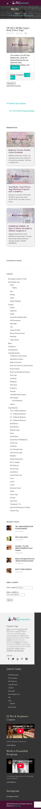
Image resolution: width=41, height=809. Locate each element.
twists (28, 646)
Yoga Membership (14, 353)
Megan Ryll (17, 806)
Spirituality (13, 323)
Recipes (12, 294)
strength (17, 646)
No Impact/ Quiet (15, 488)
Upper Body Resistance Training (20, 507)
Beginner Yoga (14, 430)
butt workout (11, 631)
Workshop (13, 336)
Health (12, 314)
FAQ (9, 697)
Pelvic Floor (13, 385)
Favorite (10, 83)
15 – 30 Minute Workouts (18, 414)
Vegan (12, 298)
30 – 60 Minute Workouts (18, 417)
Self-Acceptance (15, 320)
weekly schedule (15, 650)
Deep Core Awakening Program (20, 372)
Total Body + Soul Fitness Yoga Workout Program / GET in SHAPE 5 (20, 189)
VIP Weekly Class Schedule (16, 103)
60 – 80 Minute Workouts (18, 420)
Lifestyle (11, 305)
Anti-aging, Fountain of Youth (17, 279)
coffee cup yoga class (14, 633)
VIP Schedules (12, 678)
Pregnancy (13, 388)
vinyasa (22, 648)
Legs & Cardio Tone (16, 475)
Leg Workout (14, 472)
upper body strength (14, 86)
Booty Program (15, 369)
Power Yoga (14, 494)
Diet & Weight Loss (14, 282)
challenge (23, 631)
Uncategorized (12, 350)
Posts (24, 13)
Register (15, 67)
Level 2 (12, 481)
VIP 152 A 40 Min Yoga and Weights (21, 111)
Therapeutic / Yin (15, 504)
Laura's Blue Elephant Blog (18, 317)
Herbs (12, 285)
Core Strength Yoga (16, 449)
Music (10, 343)
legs (17, 642)
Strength (13, 391)
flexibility (26, 635)
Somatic (12, 498)
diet (21, 635)
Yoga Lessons (14, 340)
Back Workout (14, 427)
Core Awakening (17, 400)
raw (8, 646)
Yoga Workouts (13, 408)
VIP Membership (13, 675)
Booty (12, 433)
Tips (11, 327)
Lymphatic (13, 378)
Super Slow (13, 501)
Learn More (11, 745)
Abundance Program (16, 359)
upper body (10, 648)
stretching (23, 646)
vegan (17, 648)
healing (27, 638)
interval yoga (11, 642)
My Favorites (12, 707)
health (9, 640)
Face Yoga (13, 375)
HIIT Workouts (14, 465)
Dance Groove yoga (16, 452)
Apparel (12, 703)
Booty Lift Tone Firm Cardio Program (21, 365)
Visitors (12, 404)
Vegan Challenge (15, 301)
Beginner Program (16, 362)
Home (18, 13)
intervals (22, 640)
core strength (11, 635)
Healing (14, 288)
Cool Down (13, 446)
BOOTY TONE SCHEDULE (23, 569)
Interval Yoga (14, 469)
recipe (11, 646)
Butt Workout (14, 436)
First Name (11, 587)
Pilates (12, 491)
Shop (9, 701)
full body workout (18, 638)
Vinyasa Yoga (14, 510)
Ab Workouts (14, 423)
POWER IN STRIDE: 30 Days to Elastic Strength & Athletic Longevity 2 (20, 228)
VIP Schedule (14, 398)
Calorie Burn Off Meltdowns (18, 440)
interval (17, 639)
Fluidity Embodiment (16, 459)
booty (21, 629)
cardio (17, 631)
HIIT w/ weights (15, 462)
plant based (10, 644)
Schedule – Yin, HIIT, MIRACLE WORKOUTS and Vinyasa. (23, 548)
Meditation (13, 381)
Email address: (13, 592)
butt (25, 629)
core (23, 633)
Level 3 (12, 485)
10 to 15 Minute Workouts (18, 411)
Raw (11, 291)
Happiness (13, 311)
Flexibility (13, 456)
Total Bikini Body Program (18, 394)
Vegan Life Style (15, 330)
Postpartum (12, 346)
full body (9, 638)
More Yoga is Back (21, 537)
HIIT (13, 640)
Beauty (12, 307)
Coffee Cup (13, 443)
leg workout (24, 642)
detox (18, 635)
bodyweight (14, 629)
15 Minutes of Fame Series (18, 356)
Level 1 (12, 478)
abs (8, 629)
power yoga (26, 644)
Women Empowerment (17, 333)
